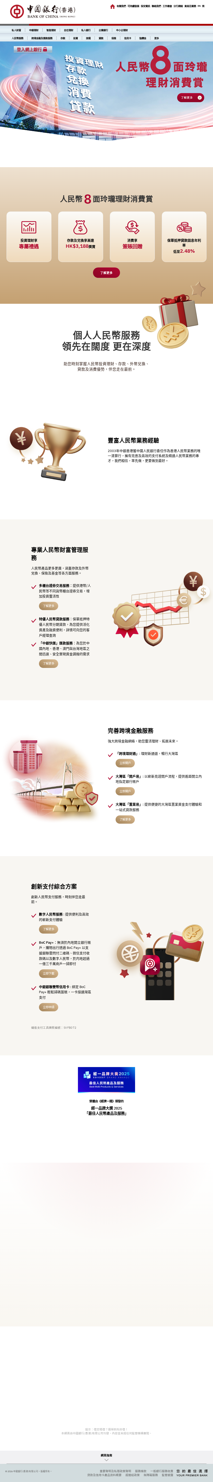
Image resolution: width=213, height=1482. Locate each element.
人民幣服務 (17, 38)
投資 (75, 38)
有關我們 (121, 6)
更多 (156, 38)
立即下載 (48, 973)
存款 (63, 38)
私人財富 (16, 30)
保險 (113, 38)
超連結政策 (132, 1475)
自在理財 (68, 30)
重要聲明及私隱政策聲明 (115, 1471)
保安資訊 (145, 6)
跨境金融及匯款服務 (41, 38)
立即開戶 (125, 763)
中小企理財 (122, 30)
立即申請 (48, 1007)
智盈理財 (51, 30)
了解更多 (106, 273)
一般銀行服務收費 (161, 1471)
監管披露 (167, 1475)
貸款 (101, 38)
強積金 (142, 38)
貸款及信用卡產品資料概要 (104, 1475)
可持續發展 (133, 6)
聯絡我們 (156, 6)
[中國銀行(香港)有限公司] (43, 12)
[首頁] (112, 6)
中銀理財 (33, 30)
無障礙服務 (151, 1475)
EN (199, 6)
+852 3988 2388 (39, 1296)
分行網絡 (178, 6)
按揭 (88, 38)
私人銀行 (86, 30)
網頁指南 (106, 1455)
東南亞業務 (190, 6)
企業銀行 (103, 30)
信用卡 (127, 38)
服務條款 (141, 1471)
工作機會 (167, 6)
